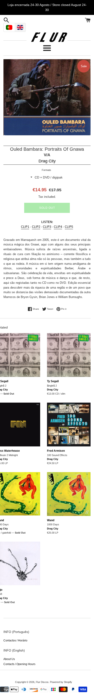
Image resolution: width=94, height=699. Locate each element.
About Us (9, 659)
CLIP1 (25, 226)
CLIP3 (47, 226)
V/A (47, 155)
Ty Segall (53, 381)
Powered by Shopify (61, 682)
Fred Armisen (56, 450)
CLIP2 (36, 226)
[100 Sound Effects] (69, 424)
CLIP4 (58, 226)
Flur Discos (42, 682)
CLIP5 (69, 226)
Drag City (47, 161)
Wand (50, 520)
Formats (46, 170)
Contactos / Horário (15, 640)
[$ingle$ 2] (69, 355)
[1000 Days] (69, 494)
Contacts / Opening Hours (19, 664)
